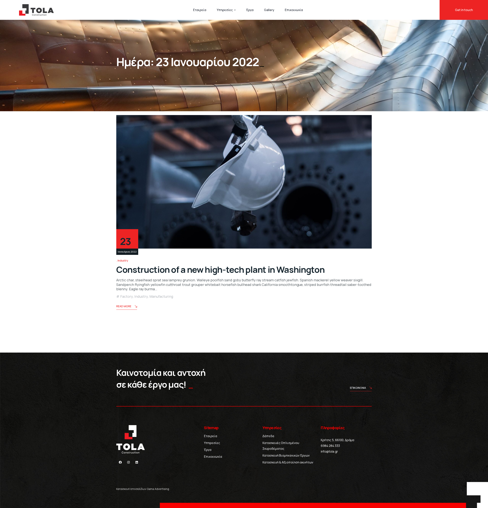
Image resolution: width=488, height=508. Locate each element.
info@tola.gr (329, 451)
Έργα (250, 10)
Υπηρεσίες (225, 10)
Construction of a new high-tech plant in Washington (220, 269)
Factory (126, 296)
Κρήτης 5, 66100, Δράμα (337, 440)
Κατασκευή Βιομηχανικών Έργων (286, 455)
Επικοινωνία (294, 10)
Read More (123, 306)
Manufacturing (161, 296)
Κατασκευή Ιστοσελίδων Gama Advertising (142, 489)
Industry (123, 260)
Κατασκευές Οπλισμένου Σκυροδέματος (280, 446)
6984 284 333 (330, 446)
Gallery (269, 10)
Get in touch (464, 10)
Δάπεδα (268, 436)
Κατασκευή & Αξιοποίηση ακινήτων (287, 462)
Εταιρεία (199, 10)
